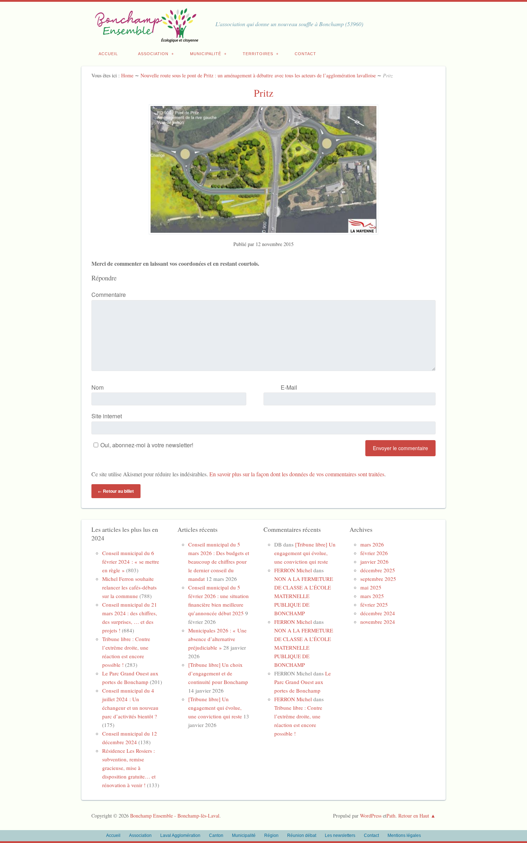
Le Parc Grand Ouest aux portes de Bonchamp (302, 682)
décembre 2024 (377, 613)
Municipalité (205, 54)
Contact (305, 54)
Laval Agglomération (180, 835)
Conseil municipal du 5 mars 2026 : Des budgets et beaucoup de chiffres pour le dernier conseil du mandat (218, 561)
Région (271, 835)
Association (153, 54)
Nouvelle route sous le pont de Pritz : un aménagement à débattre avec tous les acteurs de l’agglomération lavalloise (258, 75)
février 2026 (374, 553)
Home (127, 75)
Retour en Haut (413, 815)
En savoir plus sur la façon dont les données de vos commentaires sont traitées (296, 474)
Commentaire (108, 294)
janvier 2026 (374, 561)
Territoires (258, 54)
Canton (216, 835)
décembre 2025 (377, 570)
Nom (97, 387)
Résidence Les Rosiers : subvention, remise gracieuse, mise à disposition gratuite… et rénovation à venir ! (129, 768)
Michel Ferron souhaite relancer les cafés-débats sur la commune (129, 587)
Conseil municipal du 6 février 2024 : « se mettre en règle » (130, 561)
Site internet (106, 416)
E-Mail (289, 387)
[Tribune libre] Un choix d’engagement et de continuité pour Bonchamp (218, 673)
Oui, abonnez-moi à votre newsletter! (146, 445)
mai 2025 (370, 587)
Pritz (263, 93)
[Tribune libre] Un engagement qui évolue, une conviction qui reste (215, 707)
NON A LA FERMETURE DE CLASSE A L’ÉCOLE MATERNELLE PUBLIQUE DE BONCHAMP (303, 596)
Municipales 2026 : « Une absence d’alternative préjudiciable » (217, 639)
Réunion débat (301, 835)
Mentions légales (404, 835)
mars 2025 (372, 595)
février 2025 (374, 604)
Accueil (108, 54)
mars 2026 (372, 544)
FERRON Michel (293, 570)
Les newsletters (340, 835)
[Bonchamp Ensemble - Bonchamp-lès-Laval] (145, 38)
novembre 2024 (377, 621)
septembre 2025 (378, 578)
